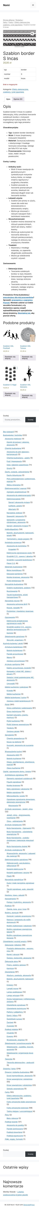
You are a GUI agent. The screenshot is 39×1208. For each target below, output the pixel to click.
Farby (11, 22)
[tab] (8, 99)
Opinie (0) (18, 99)
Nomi (6, 5)
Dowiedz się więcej (10, 357)
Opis (8, 99)
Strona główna (8, 20)
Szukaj (6, 416)
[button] (32, 33)
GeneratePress (29, 1205)
